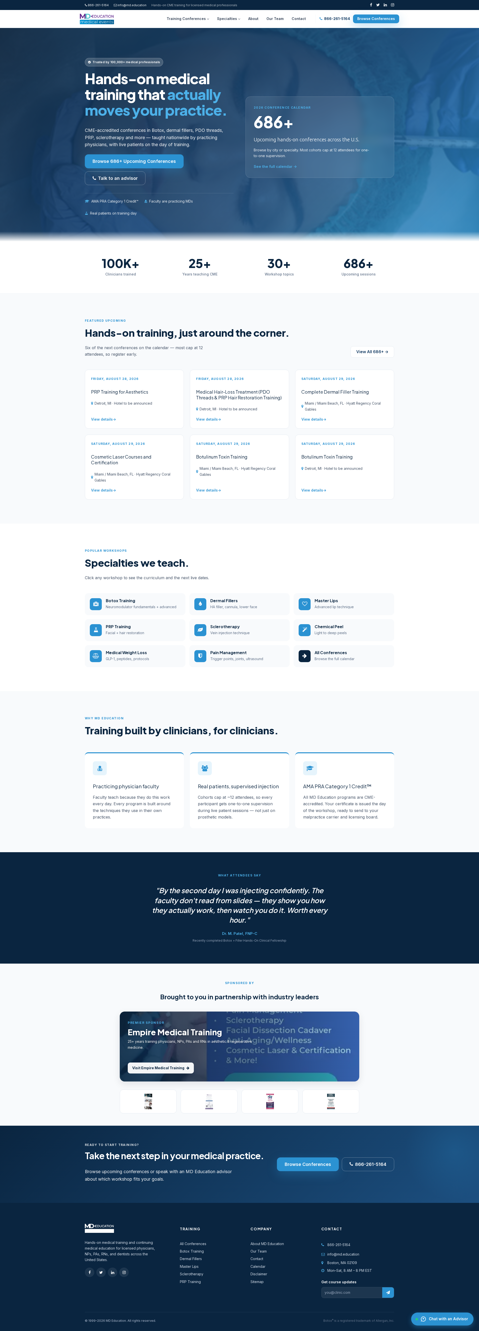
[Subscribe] (388, 1292)
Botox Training (192, 1251)
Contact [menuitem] (299, 18)
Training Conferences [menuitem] (186, 18)
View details (102, 419)
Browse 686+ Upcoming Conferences (134, 161)
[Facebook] (371, 5)
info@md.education (132, 5)
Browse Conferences (376, 18)
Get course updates (339, 1282)
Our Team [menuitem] (275, 18)
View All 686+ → (372, 351)
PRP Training (190, 1282)
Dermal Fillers (191, 1259)
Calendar (257, 1266)
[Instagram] (392, 5)
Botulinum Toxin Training (221, 457)
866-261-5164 (98, 5)
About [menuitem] (253, 18)
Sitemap (257, 1282)
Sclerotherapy (191, 1274)
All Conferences (193, 1244)
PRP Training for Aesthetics (119, 392)
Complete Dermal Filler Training (335, 392)
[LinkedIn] (385, 5)
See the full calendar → (275, 166)
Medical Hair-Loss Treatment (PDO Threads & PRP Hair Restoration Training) (239, 394)
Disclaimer (258, 1274)
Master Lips (189, 1266)
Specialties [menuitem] (227, 18)
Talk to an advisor (118, 178)
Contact (256, 1259)
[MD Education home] (97, 19)
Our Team (258, 1251)
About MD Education (267, 1244)
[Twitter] (378, 5)
